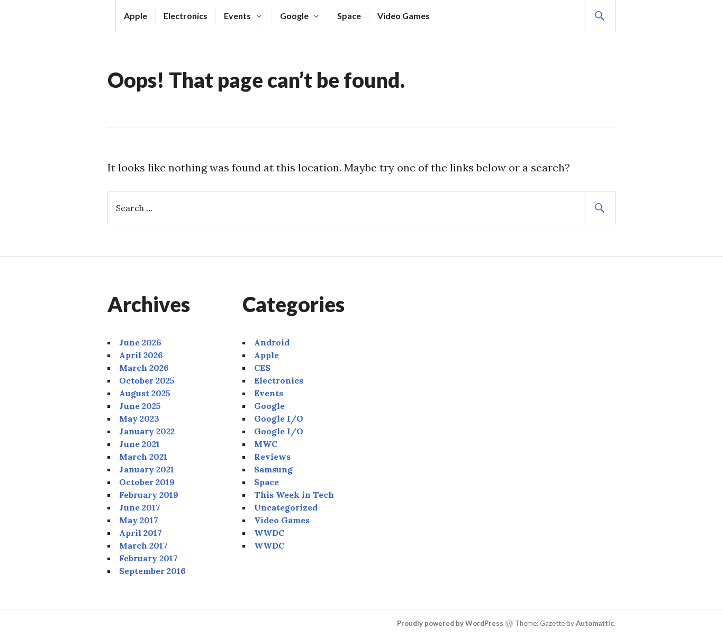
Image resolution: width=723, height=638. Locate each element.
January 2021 (146, 469)
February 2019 (148, 494)
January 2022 (147, 431)
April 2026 (141, 355)
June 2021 (139, 444)
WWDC (269, 532)
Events (237, 16)
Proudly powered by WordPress (450, 623)
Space (349, 16)
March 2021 (143, 456)
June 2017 (139, 507)
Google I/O (278, 418)
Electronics (185, 16)
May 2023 (139, 418)
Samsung (273, 469)
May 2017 (138, 520)
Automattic (595, 623)
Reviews (272, 456)
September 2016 (152, 571)
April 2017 (140, 532)
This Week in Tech (294, 494)
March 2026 (144, 367)
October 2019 (147, 482)
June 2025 (140, 405)
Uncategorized (286, 507)
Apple (135, 16)
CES (262, 367)
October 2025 (147, 380)
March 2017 (143, 545)
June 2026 (140, 342)
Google (294, 16)
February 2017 (148, 558)
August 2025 (144, 393)
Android (272, 342)
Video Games (403, 16)
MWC (265, 444)
